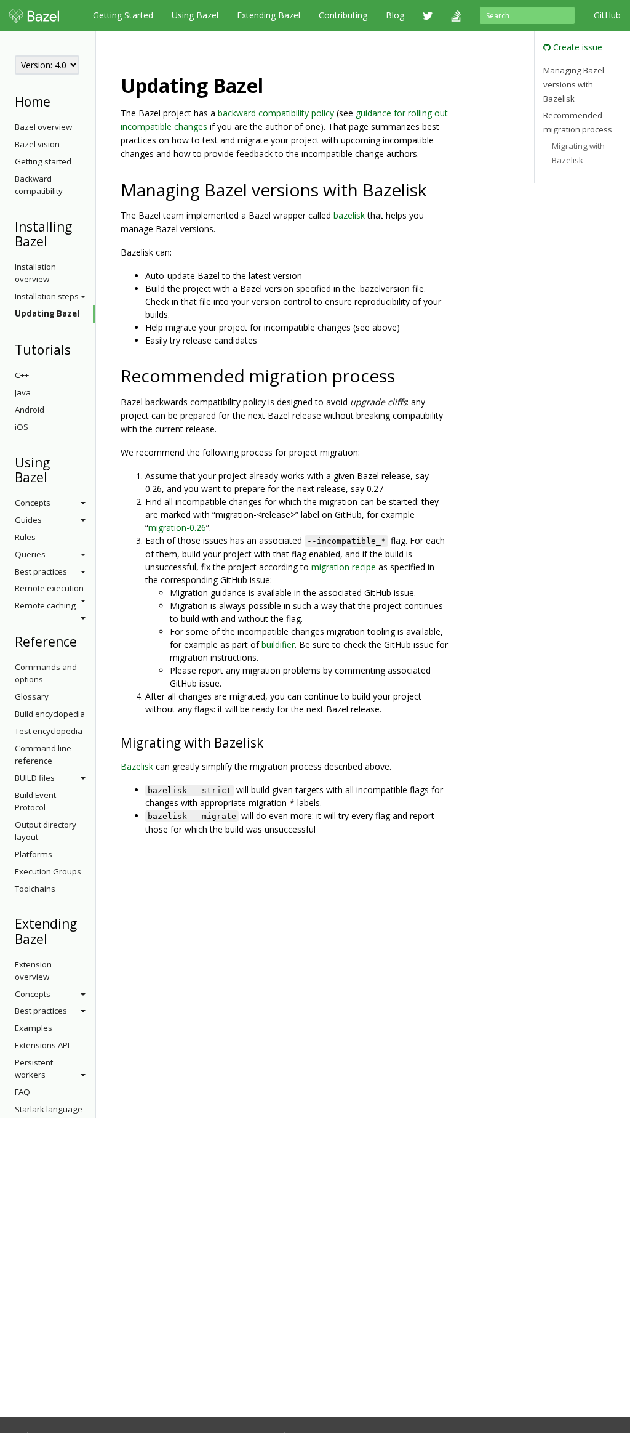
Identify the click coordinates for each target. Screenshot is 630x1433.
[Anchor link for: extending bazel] (53, 938)
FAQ (22, 1091)
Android (29, 409)
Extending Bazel (268, 15)
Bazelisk (137, 766)
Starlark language (48, 1109)
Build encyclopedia (50, 713)
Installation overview (35, 273)
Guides (28, 519)
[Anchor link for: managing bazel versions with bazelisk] (435, 189)
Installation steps (47, 296)
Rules (25, 537)
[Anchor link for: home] (56, 100)
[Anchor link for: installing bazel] (53, 240)
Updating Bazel (47, 313)
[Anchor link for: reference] (83, 640)
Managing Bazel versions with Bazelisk (573, 84)
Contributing (343, 15)
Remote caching (45, 605)
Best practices (41, 571)
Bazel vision (37, 144)
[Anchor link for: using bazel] (53, 476)
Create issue (576, 47)
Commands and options (46, 673)
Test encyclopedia (48, 731)
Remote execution (49, 588)
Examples (33, 1027)
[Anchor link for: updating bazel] (273, 84)
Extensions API (42, 1045)
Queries (30, 554)
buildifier (278, 644)
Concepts (32, 502)
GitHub (607, 15)
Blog (395, 15)
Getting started (43, 161)
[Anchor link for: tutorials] (77, 348)
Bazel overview (43, 126)
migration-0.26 (177, 527)
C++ (22, 375)
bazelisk (349, 215)
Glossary (32, 696)
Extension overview (33, 970)
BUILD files (35, 777)
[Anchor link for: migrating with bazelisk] (269, 741)
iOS (21, 426)
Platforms (33, 854)
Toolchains (35, 888)
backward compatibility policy (276, 113)
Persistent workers (34, 1068)
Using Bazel (195, 15)
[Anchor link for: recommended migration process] (404, 375)
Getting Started (123, 15)
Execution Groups (48, 871)
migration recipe (343, 567)
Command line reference (43, 754)
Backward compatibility (39, 184)
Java (23, 392)
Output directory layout (45, 830)
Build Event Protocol (35, 801)
